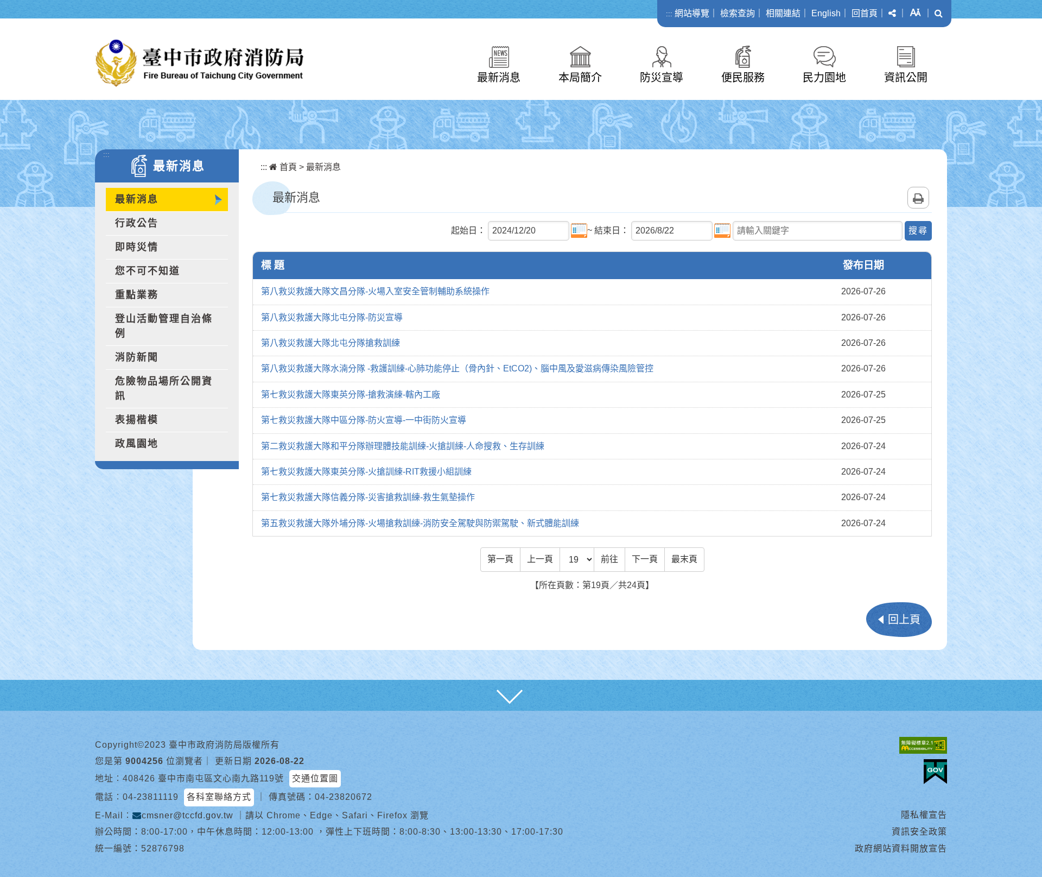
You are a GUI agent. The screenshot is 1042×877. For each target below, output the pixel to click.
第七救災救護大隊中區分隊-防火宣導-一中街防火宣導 (363, 420)
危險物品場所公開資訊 (164, 388)
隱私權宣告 (924, 814)
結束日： (611, 230)
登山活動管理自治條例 (164, 326)
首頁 (287, 167)
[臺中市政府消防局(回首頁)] (199, 63)
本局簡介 (580, 78)
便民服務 (743, 78)
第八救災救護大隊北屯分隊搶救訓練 (330, 343)
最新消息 (498, 78)
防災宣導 (661, 78)
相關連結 (783, 13)
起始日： (468, 230)
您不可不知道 (147, 271)
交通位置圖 (315, 778)
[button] (892, 13)
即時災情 (136, 247)
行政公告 (136, 223)
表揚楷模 (136, 419)
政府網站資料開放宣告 (901, 848)
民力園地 (824, 78)
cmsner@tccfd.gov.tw (187, 815)
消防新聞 (136, 357)
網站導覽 (692, 13)
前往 (609, 559)
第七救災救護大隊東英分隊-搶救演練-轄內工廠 (350, 394)
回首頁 (865, 13)
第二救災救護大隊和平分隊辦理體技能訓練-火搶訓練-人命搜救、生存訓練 (402, 446)
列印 (918, 198)
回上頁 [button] (904, 620)
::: (669, 14)
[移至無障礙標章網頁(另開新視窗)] (923, 745)
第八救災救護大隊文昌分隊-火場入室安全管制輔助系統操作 (375, 291)
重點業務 (136, 294)
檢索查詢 (737, 13)
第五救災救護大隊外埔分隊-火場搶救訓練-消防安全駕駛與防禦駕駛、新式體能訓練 (420, 523)
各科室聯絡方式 (219, 797)
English (826, 13)
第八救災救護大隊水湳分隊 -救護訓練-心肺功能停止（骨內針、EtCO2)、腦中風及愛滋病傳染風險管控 (457, 368)
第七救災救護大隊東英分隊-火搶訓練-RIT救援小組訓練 (366, 471)
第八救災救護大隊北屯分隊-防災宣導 (332, 317)
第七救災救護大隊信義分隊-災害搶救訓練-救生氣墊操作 (368, 497)
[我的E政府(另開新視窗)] (935, 771)
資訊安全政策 (919, 831)
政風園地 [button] (136, 443)
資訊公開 (905, 78)
